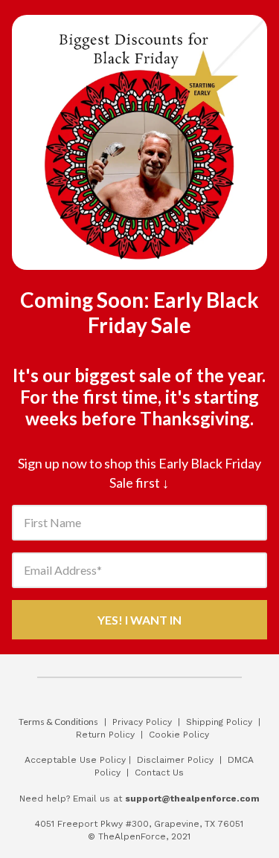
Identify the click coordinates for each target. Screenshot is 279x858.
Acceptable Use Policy (77, 760)
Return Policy (105, 734)
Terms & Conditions (58, 721)
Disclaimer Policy (175, 760)
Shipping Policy (219, 722)
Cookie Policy (179, 734)
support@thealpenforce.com (192, 798)
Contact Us (159, 772)
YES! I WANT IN (139, 620)
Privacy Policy (142, 722)
